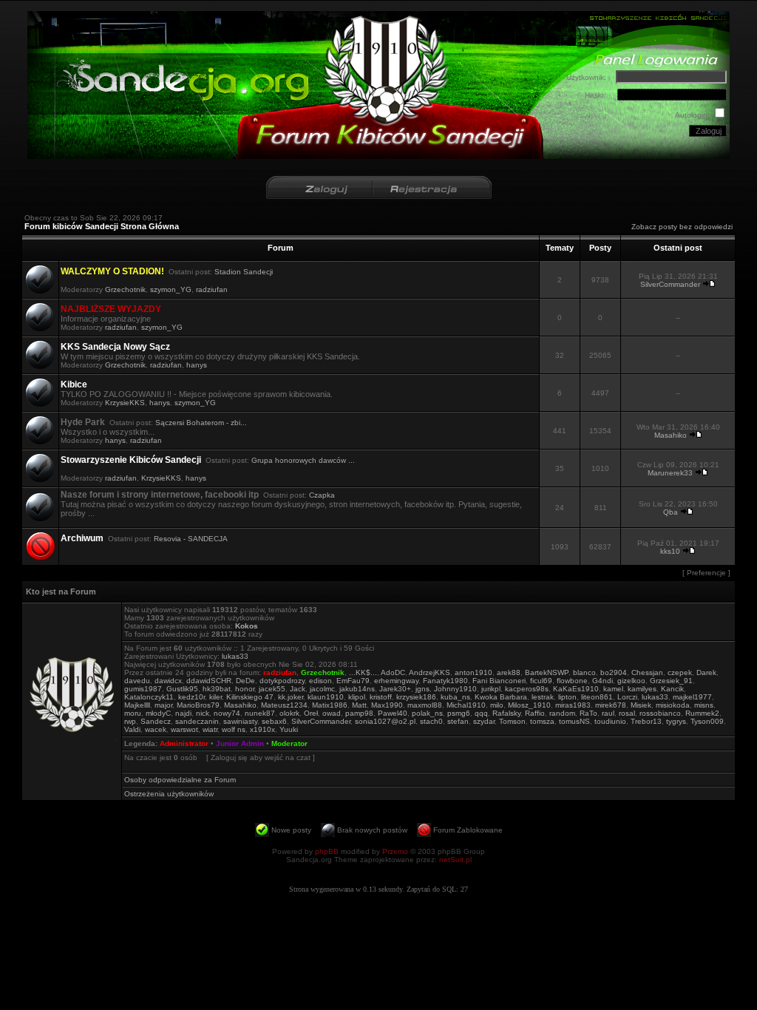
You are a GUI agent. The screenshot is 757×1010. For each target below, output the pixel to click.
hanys (196, 365)
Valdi (132, 729)
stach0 (431, 721)
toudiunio (610, 721)
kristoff (381, 697)
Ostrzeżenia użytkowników (169, 794)
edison (320, 681)
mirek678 (610, 705)
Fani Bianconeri (499, 681)
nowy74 (227, 713)
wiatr (210, 729)
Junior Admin (240, 743)
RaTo (588, 713)
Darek (706, 672)
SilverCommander (670, 284)
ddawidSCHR (208, 681)
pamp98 (359, 713)
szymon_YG (170, 289)
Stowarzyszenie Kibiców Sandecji (131, 460)
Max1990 (387, 705)
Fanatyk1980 (445, 681)
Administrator (184, 743)
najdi (183, 713)
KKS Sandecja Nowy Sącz (115, 347)
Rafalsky (506, 713)
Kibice (74, 384)
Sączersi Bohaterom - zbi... (201, 422)
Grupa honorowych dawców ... (303, 460)
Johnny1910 (455, 689)
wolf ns (233, 729)
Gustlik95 (182, 689)
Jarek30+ (395, 689)
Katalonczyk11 (149, 697)
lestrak (543, 697)
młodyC (158, 713)
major (163, 705)
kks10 (670, 551)
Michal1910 (466, 705)
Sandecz (155, 721)
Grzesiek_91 (671, 681)
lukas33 (235, 656)
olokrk (289, 713)
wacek (155, 729)
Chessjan (647, 672)
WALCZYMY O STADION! (112, 271)
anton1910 (473, 672)
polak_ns (427, 713)
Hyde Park (83, 422)
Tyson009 (707, 721)
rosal (627, 713)
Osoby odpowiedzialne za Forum (180, 780)
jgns (422, 689)
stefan (458, 721)
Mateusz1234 (284, 705)
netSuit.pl (455, 859)
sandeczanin (197, 721)
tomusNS (574, 721)
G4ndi (602, 681)
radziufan (212, 289)
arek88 (508, 672)
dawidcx (168, 681)
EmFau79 (353, 681)
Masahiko (670, 435)
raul (608, 713)
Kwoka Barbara (501, 697)
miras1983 (573, 705)
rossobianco (660, 713)
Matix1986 (329, 705)
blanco (584, 672)
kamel (613, 689)
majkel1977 (692, 697)
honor (244, 689)
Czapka (322, 495)
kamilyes (642, 689)
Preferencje (706, 573)
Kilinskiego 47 (250, 697)
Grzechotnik (125, 289)
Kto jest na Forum (61, 591)
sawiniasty (240, 721)
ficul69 (541, 681)
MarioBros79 (198, 705)
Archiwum (82, 538)
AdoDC (393, 672)
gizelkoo (631, 681)
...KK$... (363, 672)
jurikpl (490, 689)
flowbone (572, 681)
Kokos (246, 626)
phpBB (327, 851)
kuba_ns (455, 697)
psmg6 (458, 713)
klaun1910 (326, 697)
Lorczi (627, 697)
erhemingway (396, 681)
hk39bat (217, 689)
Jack (297, 689)
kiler (215, 697)
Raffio (535, 713)
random (562, 713)
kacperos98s (527, 689)
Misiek (641, 705)
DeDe (245, 681)
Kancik (672, 689)
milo (496, 705)
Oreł (311, 713)
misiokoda (673, 705)
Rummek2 (702, 713)
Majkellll (137, 705)
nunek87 (260, 713)
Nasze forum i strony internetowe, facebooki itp (160, 494)
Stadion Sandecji (243, 272)
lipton (567, 697)
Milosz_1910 (529, 705)
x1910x (262, 729)
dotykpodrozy (282, 681)
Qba (670, 512)
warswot (184, 729)
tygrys (676, 721)
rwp (130, 721)
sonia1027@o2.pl (385, 721)
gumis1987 (143, 689)
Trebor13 (646, 721)
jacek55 (272, 689)
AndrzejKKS (429, 672)
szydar (484, 721)
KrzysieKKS (125, 403)
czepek (680, 672)
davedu (137, 681)
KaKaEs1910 (576, 689)
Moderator (289, 743)
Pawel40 (392, 713)
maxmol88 (424, 705)
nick (202, 713)
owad (331, 713)
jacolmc (322, 689)
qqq (481, 713)
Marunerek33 (670, 473)
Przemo (395, 851)
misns (703, 705)
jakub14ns (357, 689)
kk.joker (290, 697)
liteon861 (597, 697)
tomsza (542, 721)
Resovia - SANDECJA (191, 539)
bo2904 (613, 672)
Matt (359, 705)
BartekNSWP (546, 672)
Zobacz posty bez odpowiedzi (682, 227)
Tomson (512, 721)
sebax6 (274, 721)
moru (132, 713)
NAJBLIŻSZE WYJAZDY (111, 309)
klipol (356, 697)
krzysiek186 (416, 697)
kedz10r (191, 697)
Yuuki (288, 729)
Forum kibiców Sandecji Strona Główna (101, 226)
